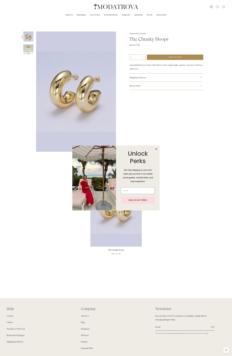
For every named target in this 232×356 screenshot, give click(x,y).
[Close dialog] (156, 149)
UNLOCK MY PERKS (138, 200)
